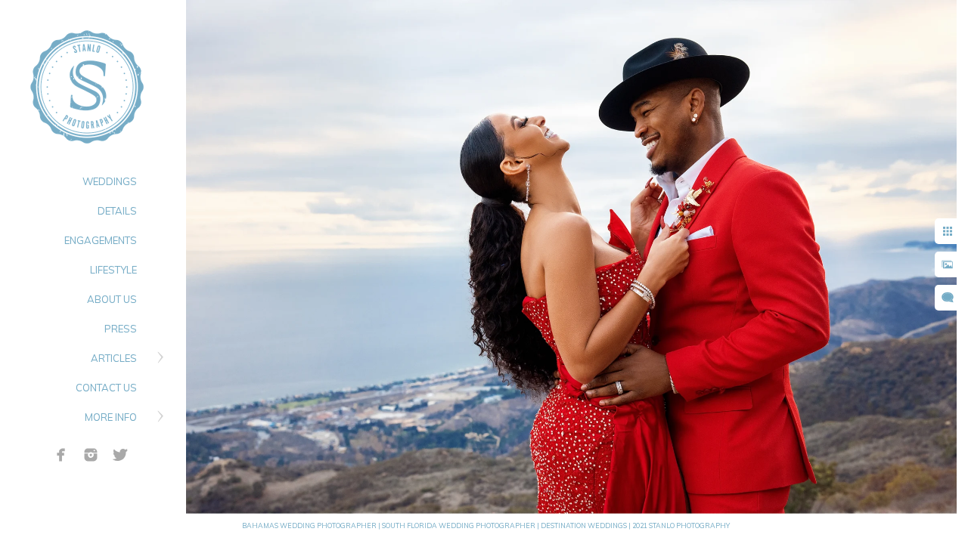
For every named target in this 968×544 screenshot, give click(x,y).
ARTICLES (114, 358)
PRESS (120, 329)
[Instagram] (91, 455)
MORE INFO (111, 417)
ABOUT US (112, 299)
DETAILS (117, 211)
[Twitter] (120, 455)
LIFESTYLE (113, 270)
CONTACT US (106, 388)
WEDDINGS (109, 181)
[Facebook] (61, 455)
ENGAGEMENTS (100, 240)
